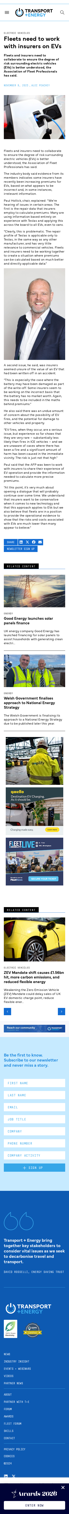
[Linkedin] (6, 1476)
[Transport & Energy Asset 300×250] (34, 884)
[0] (34, 834)
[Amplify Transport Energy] (34, 783)
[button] (21, 542)
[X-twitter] (14, 1476)
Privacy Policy (14, 1449)
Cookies (9, 1456)
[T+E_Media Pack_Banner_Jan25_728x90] (34, 1031)
